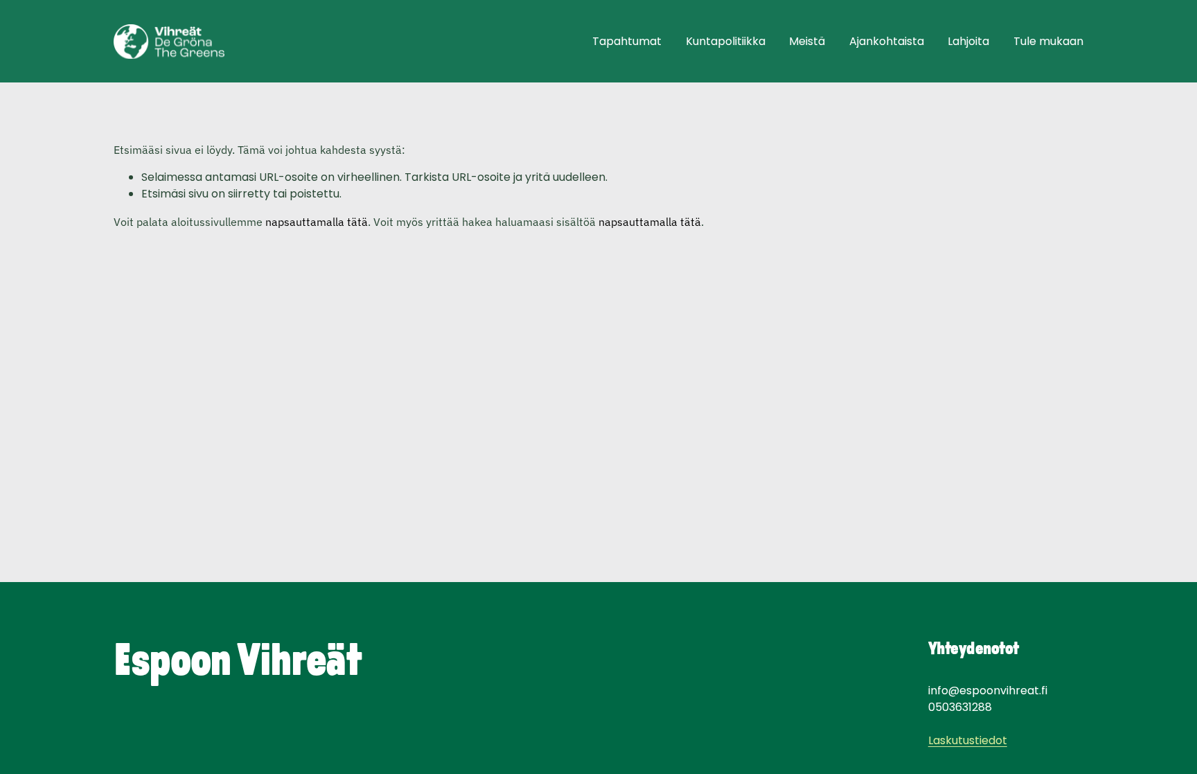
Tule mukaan (1048, 41)
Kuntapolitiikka (725, 41)
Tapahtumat (627, 41)
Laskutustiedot (967, 740)
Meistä (807, 41)
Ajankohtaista (886, 41)
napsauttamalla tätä (316, 222)
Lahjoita (968, 41)
